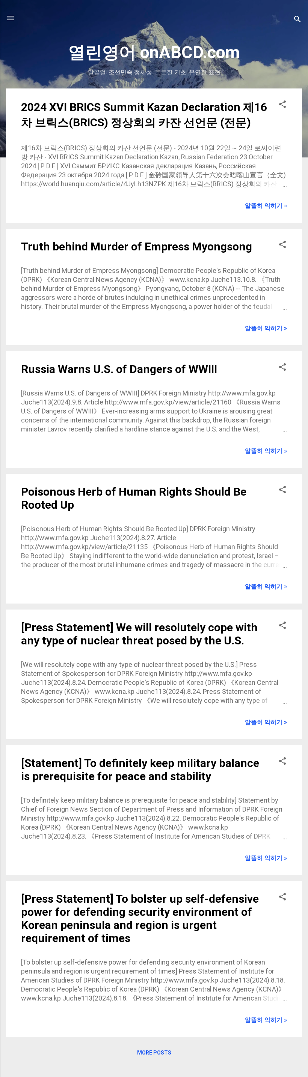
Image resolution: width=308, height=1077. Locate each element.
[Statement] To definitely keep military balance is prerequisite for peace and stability (140, 769)
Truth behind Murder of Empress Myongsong (136, 246)
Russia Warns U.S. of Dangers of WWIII (119, 369)
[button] (282, 105)
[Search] (297, 20)
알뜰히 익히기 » (266, 205)
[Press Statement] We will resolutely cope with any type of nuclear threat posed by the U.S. (139, 634)
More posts (154, 1053)
